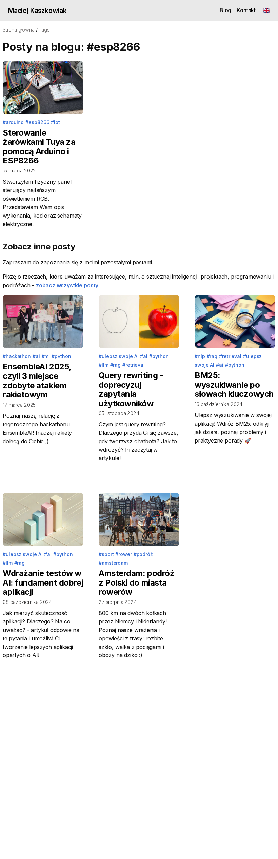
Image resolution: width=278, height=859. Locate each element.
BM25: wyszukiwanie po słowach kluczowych (234, 384)
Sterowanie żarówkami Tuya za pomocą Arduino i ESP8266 (39, 147)
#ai (36, 356)
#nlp (200, 356)
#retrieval (133, 365)
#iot (55, 122)
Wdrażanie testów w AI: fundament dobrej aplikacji (43, 582)
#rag (115, 365)
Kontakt (246, 10)
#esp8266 (37, 122)
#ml (46, 356)
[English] (266, 10)
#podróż (143, 554)
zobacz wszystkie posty (67, 285)
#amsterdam (113, 563)
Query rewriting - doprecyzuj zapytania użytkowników (131, 389)
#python (61, 356)
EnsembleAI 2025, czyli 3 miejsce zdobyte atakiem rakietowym (37, 381)
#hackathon (17, 356)
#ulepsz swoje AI (119, 356)
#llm (103, 365)
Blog (225, 10)
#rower (123, 554)
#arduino (13, 122)
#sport (106, 554)
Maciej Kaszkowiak (37, 10)
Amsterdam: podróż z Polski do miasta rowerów (136, 582)
